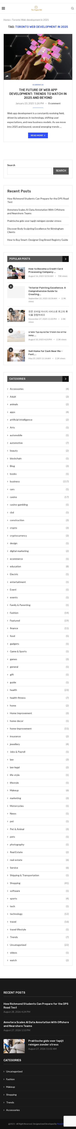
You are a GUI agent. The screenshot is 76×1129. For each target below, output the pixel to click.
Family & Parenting (39, 604)
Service (39, 867)
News (39, 813)
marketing (39, 798)
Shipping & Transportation (39, 875)
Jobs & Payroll (39, 751)
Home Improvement (39, 713)
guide (39, 682)
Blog (39, 465)
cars (39, 489)
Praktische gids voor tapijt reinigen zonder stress (34, 220)
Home (7, 19)
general (39, 666)
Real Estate (39, 852)
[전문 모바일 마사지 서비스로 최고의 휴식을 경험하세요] (16, 316)
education (39, 566)
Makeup (39, 790)
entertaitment (39, 581)
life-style (39, 774)
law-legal (39, 767)
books (39, 473)
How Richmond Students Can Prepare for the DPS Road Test (36, 1005)
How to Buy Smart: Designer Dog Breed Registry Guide (37, 239)
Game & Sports (39, 651)
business (39, 481)
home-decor (39, 720)
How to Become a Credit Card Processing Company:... (45, 270)
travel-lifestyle (39, 929)
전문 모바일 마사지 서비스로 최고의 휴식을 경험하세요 (48, 313)
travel (39, 921)
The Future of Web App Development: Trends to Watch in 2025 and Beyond (38, 94)
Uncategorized (39, 944)
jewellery (39, 744)
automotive (39, 442)
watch (39, 960)
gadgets (39, 643)
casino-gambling (39, 504)
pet (39, 821)
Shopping (39, 883)
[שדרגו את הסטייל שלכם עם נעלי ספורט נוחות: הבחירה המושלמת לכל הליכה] (16, 336)
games (39, 659)
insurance (39, 736)
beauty (39, 450)
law (39, 759)
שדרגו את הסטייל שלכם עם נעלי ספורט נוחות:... (47, 334)
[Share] (7, 76)
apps (39, 412)
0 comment (54, 103)
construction (39, 520)
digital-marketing (39, 550)
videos (39, 952)
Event (39, 589)
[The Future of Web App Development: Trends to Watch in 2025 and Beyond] (38, 57)
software (39, 890)
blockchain (39, 458)
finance (39, 628)
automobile (39, 435)
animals (39, 404)
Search (11, 165)
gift (39, 674)
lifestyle (39, 782)
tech (39, 906)
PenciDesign (62, 1123)
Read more (37, 135)
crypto (39, 527)
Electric (39, 574)
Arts (39, 427)
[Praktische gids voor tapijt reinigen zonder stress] (14, 1046)
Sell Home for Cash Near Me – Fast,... (45, 353)
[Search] (72, 8)
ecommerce (39, 558)
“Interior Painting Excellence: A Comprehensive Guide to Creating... (47, 290)
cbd (39, 512)
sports (39, 898)
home (39, 705)
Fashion (39, 612)
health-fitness (39, 697)
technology (39, 913)
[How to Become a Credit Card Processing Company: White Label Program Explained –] (16, 273)
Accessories (39, 388)
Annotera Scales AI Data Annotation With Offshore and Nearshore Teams (36, 1024)
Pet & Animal (39, 829)
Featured (39, 620)
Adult (39, 396)
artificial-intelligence (39, 419)
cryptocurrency (39, 535)
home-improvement (39, 728)
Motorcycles (39, 805)
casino (39, 496)
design (39, 543)
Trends (39, 937)
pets (39, 836)
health (39, 689)
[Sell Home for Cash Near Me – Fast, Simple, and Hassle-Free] (16, 355)
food (39, 635)
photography (39, 844)
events (39, 597)
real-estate (39, 859)
